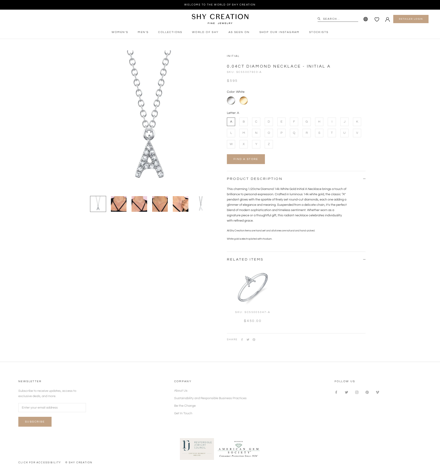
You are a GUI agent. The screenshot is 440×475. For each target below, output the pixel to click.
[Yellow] (243, 100)
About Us (180, 390)
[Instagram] (356, 392)
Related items (245, 259)
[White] (231, 100)
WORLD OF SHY (205, 32)
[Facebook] (242, 339)
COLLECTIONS (170, 32)
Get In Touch (183, 413)
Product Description (255, 179)
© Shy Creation (79, 462)
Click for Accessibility (39, 462)
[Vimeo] (377, 392)
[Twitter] (248, 339)
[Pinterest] (254, 339)
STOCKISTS (319, 32)
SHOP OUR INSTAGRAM (279, 32)
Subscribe (35, 421)
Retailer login (411, 19)
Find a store (246, 159)
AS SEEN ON (239, 32)
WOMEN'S (120, 32)
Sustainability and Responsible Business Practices (210, 398)
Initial (233, 56)
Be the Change (185, 405)
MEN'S (143, 32)
